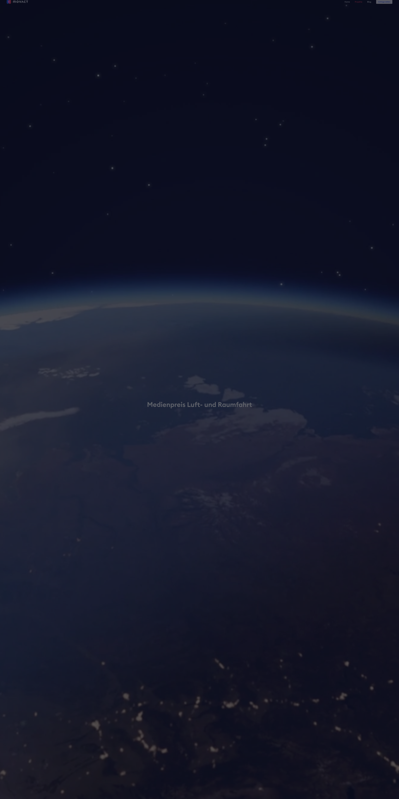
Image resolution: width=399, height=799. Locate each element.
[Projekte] (358, 4)
